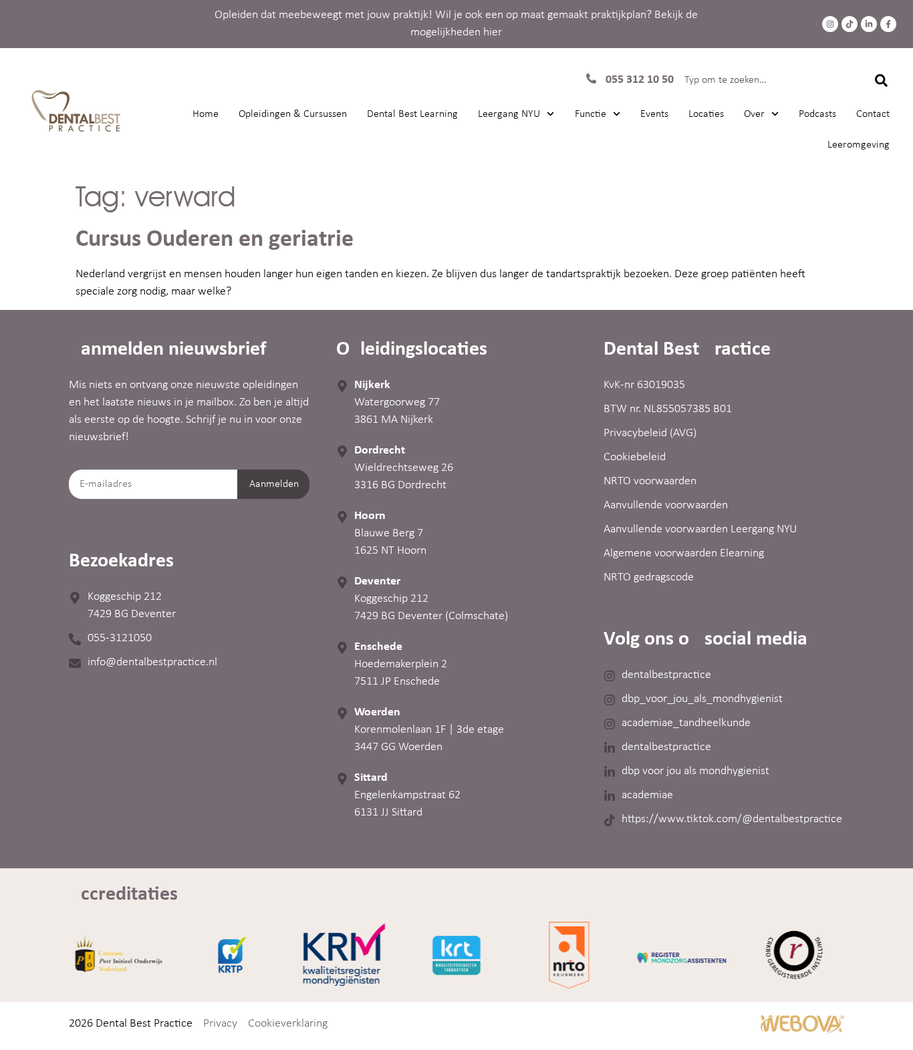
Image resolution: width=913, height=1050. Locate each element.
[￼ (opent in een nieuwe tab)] (802, 1031)
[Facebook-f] (888, 24)
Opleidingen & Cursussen (293, 114)
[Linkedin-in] (869, 24)
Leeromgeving (858, 145)
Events (654, 114)
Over (754, 114)
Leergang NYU (509, 114)
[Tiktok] (849, 24)
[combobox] (765, 80)
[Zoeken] (881, 80)
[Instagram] (830, 24)
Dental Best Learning (412, 114)
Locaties (706, 114)
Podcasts (817, 114)
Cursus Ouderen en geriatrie (215, 240)
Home (205, 114)
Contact (873, 114)
